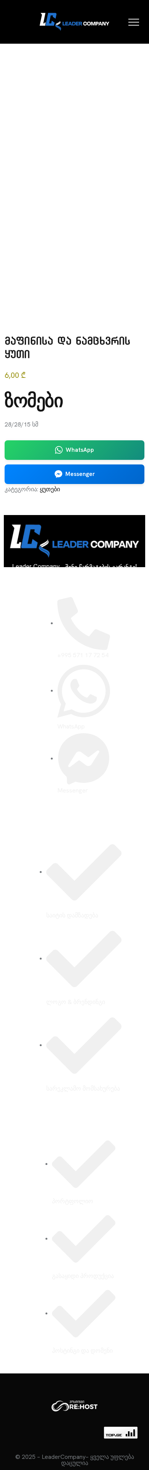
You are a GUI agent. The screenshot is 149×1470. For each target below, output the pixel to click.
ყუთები (50, 489)
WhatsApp (80, 450)
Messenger (80, 474)
